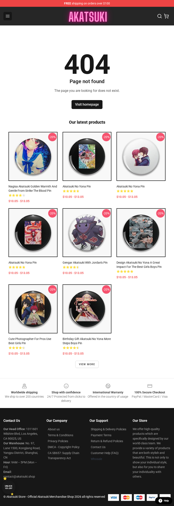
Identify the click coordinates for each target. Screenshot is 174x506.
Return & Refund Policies (107, 441)
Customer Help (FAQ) (105, 453)
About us (54, 429)
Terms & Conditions (60, 435)
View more (87, 364)
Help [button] (166, 500)
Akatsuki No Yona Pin (130, 186)
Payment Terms (101, 435)
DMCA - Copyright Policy (64, 447)
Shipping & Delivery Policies (108, 429)
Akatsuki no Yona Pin (77, 186)
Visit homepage (87, 104)
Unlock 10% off (8, 487)
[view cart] (166, 16)
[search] (159, 16)
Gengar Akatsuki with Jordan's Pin (85, 262)
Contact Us (98, 447)
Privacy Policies (58, 441)
